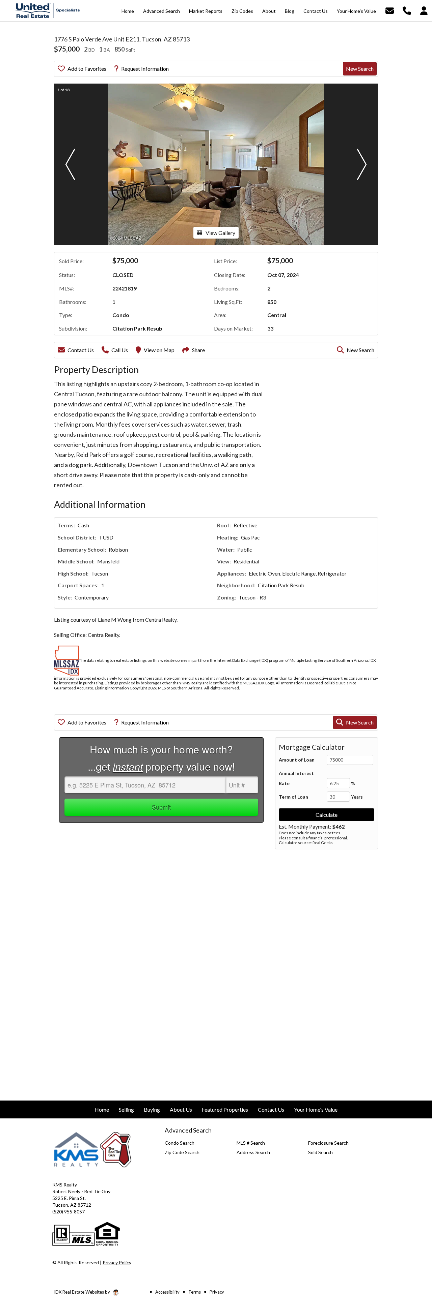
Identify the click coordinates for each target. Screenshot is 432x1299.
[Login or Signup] (424, 10)
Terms (194, 1292)
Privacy (217, 1292)
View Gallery (220, 232)
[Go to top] (414, 1255)
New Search (360, 68)
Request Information (145, 68)
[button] (70, 164)
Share (198, 350)
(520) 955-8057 (68, 1211)
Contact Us (81, 350)
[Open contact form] (389, 10)
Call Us (119, 350)
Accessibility (167, 1292)
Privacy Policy (117, 1262)
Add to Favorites (87, 68)
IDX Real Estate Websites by (82, 1292)
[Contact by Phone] (407, 10)
